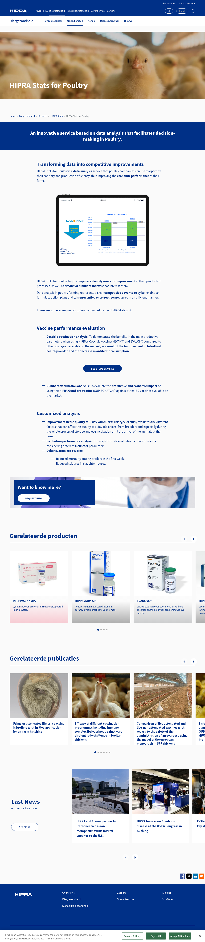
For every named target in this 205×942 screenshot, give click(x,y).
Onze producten (53, 20)
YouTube (167, 899)
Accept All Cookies (179, 935)
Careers (111, 10)
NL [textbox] (169, 11)
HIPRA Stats (57, 116)
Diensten (42, 116)
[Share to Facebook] (182, 876)
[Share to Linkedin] (195, 876)
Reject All (156, 935)
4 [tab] (106, 629)
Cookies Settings (132, 935)
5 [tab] (106, 752)
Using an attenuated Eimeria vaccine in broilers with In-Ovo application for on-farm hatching (38, 727)
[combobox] (169, 11)
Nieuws (128, 20)
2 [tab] (101, 629)
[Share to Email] (201, 876)
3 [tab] (104, 629)
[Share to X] (189, 876)
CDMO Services (97, 10)
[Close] (199, 935)
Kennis (91, 20)
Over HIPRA (42, 10)
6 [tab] (109, 752)
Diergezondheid (57, 10)
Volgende (194, 539)
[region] (102, 936)
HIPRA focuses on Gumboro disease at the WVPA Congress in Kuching (159, 826)
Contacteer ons (187, 3)
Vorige (184, 539)
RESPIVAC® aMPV (25, 601)
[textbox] (181, 11)
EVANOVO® (144, 601)
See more (24, 827)
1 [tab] (98, 630)
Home (13, 116)
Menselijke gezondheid (77, 10)
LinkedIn (167, 892)
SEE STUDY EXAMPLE (102, 368)
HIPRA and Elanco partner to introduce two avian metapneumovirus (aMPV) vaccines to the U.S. (96, 828)
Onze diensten (75, 20)
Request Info (33, 498)
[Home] (22, 11)
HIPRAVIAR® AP (85, 601)
